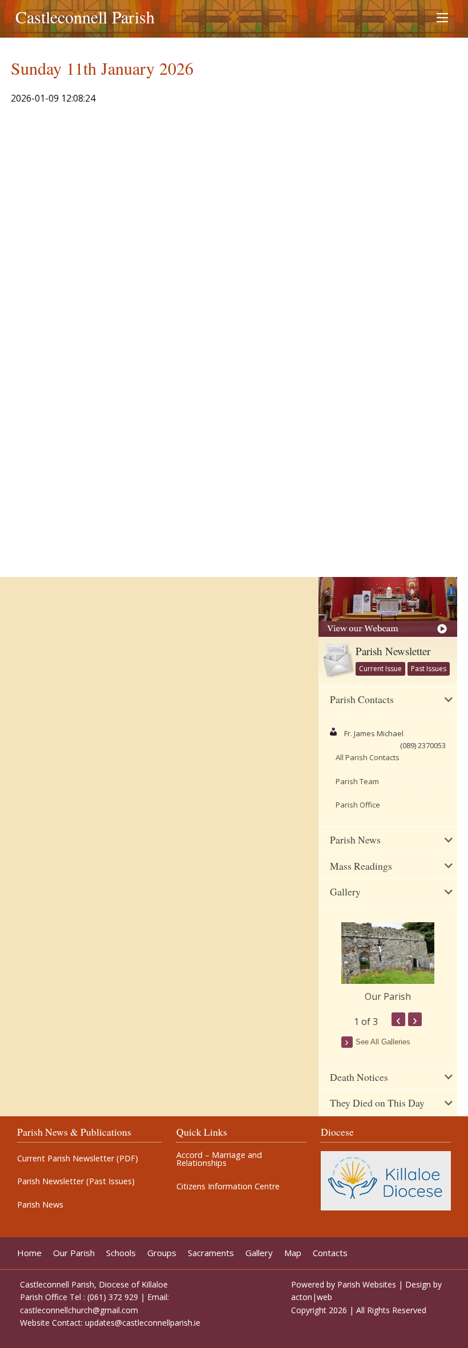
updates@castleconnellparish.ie (142, 1322)
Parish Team (357, 781)
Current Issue (380, 668)
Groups (161, 1253)
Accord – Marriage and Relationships (219, 1159)
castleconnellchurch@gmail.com (79, 1310)
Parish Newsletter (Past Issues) (76, 1181)
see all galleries (383, 1042)
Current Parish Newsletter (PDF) (77, 1159)
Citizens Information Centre (228, 1186)
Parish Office (358, 805)
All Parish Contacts (368, 757)
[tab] (387, 700)
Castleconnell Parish (85, 16)
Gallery (259, 1253)
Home (29, 1253)
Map (292, 1253)
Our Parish (388, 996)
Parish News (40, 1205)
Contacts (330, 1253)
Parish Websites (366, 1284)
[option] (387, 962)
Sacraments (211, 1253)
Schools (121, 1253)
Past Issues (428, 668)
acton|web (311, 1297)
